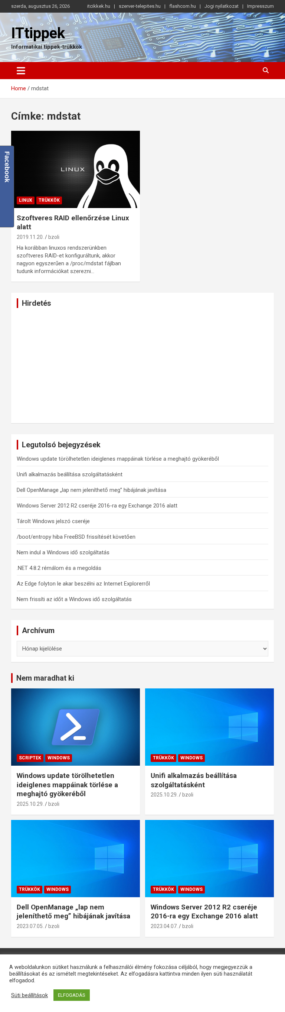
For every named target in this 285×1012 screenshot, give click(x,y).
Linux (25, 200)
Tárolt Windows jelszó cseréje (53, 521)
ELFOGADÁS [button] (71, 995)
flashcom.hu (182, 6)
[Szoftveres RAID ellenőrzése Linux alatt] (75, 169)
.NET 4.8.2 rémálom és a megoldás (59, 568)
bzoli (53, 237)
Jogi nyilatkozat (221, 6)
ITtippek (38, 33)
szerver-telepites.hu (140, 6)
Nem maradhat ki (45, 678)
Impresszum (260, 6)
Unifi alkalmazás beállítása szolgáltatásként (69, 474)
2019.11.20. (30, 237)
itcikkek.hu (98, 6)
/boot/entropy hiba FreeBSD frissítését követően (76, 536)
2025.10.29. (30, 804)
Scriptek (30, 757)
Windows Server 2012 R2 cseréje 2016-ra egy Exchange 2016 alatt (97, 505)
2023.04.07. (164, 926)
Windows (59, 757)
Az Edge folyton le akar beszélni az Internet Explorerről (83, 583)
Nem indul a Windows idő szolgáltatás (63, 552)
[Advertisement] (142, 366)
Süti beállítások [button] (29, 995)
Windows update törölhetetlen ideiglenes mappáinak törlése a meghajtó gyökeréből (118, 458)
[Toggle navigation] (21, 70)
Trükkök (49, 200)
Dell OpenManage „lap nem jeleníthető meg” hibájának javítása (91, 490)
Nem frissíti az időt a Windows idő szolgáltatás (74, 599)
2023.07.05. (30, 926)
